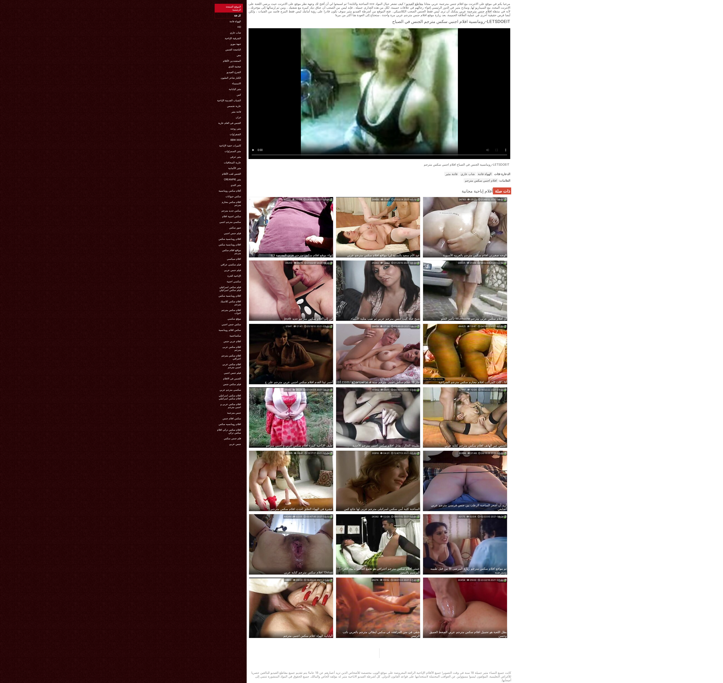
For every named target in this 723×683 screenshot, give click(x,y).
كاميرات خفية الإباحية (230, 145)
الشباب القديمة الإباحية (229, 100)
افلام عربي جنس (232, 341)
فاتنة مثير (236, 111)
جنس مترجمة (234, 412)
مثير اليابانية (235, 89)
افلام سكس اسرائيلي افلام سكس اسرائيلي (230, 397)
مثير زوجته (235, 128)
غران (238, 117)
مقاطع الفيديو (414, 4)
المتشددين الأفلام (232, 60)
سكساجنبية (235, 335)
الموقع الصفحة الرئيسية (233, 8)
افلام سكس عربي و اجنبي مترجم (230, 406)
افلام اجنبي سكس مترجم (481, 180)
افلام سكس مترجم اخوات (231, 311)
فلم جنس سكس (232, 438)
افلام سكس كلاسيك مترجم (230, 303)
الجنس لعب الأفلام (231, 173)
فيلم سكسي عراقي (231, 264)
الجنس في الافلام (232, 378)
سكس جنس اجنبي (231, 324)
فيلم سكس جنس (232, 384)
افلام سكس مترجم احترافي (231, 357)
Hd (239, 26)
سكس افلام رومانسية (230, 329)
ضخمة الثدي (234, 66)
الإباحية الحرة (234, 275)
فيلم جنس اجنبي (232, 233)
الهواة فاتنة (235, 21)
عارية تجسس (234, 105)
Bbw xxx (235, 139)
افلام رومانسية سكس (230, 238)
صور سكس (235, 227)
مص (239, 55)
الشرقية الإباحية (233, 38)
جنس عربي (235, 443)
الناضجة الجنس (233, 49)
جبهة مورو (236, 43)
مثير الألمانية (234, 168)
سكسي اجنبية (234, 281)
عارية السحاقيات (232, 162)
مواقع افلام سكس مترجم (231, 252)
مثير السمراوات (233, 151)
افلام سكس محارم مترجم (231, 203)
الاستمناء (236, 83)
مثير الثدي (236, 185)
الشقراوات (235, 134)
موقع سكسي (234, 318)
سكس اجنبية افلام (231, 216)
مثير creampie (232, 179)
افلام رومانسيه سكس (230, 424)
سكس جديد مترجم (231, 210)
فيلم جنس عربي (232, 270)
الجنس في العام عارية (229, 122)
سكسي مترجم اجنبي (230, 221)
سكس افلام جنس (232, 418)
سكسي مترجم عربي (230, 389)
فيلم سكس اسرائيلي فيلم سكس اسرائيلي (230, 289)
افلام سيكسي (234, 258)
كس (239, 94)
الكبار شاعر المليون (231, 77)
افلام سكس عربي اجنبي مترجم (231, 366)
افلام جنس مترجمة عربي (474, 11)
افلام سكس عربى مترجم (231, 348)
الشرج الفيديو (234, 72)
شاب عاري (235, 32)
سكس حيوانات (233, 196)
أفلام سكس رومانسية (230, 190)
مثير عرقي (235, 156)
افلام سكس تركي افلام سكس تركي (229, 431)
